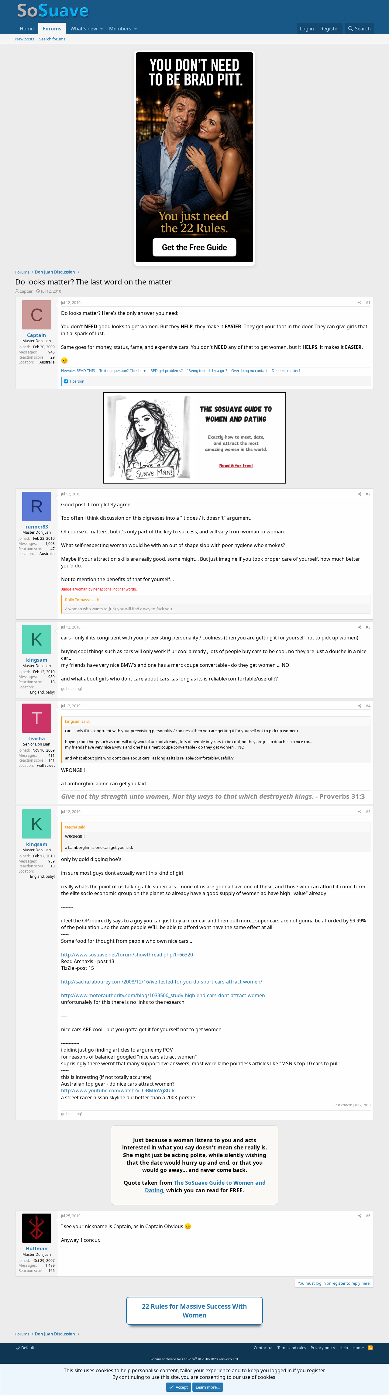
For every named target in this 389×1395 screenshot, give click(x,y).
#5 (368, 811)
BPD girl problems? (166, 370)
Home (27, 28)
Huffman (37, 1248)
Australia (47, 362)
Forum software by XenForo (194, 1359)
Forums (52, 28)
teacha (36, 738)
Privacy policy (323, 1347)
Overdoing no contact (249, 370)
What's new (84, 28)
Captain (26, 291)
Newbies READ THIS (78, 370)
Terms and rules (291, 1347)
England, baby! (42, 692)
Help (343, 1347)
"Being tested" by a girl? (207, 370)
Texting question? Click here (122, 370)
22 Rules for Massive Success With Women (194, 1310)
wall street (46, 765)
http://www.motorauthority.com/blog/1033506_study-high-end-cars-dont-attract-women (163, 995)
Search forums (52, 39)
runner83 (37, 526)
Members (120, 28)
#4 (368, 705)
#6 (368, 1215)
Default (27, 1347)
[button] (101, 28)
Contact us (263, 1347)
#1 (368, 302)
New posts (24, 39)
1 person (76, 381)
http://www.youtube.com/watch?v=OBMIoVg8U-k (118, 1090)
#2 (368, 494)
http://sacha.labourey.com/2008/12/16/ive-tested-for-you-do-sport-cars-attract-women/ (161, 981)
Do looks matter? (286, 370)
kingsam (36, 659)
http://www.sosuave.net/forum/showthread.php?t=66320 (127, 954)
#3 (368, 627)
